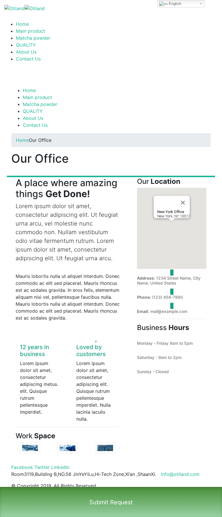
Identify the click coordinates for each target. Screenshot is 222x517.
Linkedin (60, 467)
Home (22, 24)
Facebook (22, 467)
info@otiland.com (180, 474)
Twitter (42, 467)
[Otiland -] (24, 8)
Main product (30, 31)
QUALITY (26, 45)
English (174, 3)
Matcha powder (33, 38)
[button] (171, 225)
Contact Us (28, 59)
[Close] (183, 203)
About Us (26, 52)
